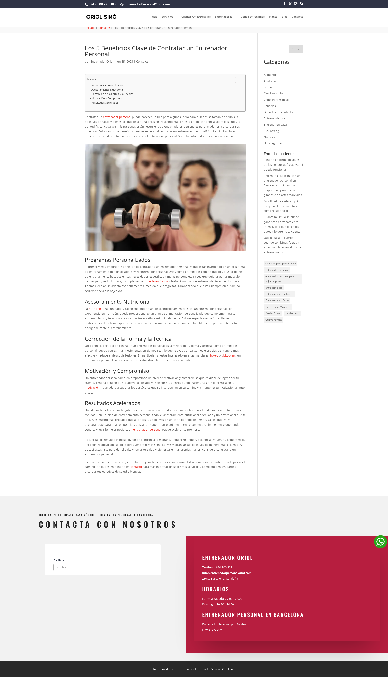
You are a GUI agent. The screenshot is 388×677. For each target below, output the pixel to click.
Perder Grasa (272, 313)
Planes (273, 16)
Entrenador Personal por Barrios (224, 624)
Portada (90, 28)
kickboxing (228, 355)
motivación (92, 387)
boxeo (214, 355)
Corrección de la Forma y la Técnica (112, 94)
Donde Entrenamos (252, 16)
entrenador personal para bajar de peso (279, 279)
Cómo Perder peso (276, 100)
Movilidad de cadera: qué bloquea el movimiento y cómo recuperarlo (281, 206)
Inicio (154, 16)
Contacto (297, 16)
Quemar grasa (273, 320)
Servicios (167, 16)
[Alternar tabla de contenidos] (236, 79)
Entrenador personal (277, 270)
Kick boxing (271, 131)
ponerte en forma (156, 281)
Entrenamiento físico (277, 300)
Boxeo (268, 87)
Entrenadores (223, 16)
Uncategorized (273, 143)
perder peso (292, 313)
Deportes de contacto (278, 112)
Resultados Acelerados (104, 102)
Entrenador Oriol (101, 61)
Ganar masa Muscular (277, 307)
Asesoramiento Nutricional (107, 89)
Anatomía (270, 81)
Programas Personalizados (107, 85)
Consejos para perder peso (280, 263)
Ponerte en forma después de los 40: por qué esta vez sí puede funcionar (283, 164)
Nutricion (270, 137)
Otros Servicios (212, 630)
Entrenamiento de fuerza (279, 294)
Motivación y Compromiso (107, 98)
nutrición (95, 309)
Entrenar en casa (275, 124)
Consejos (104, 28)
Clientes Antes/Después (196, 16)
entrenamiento (273, 287)
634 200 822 (224, 567)
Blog (284, 16)
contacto (136, 467)
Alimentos (270, 75)
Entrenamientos (274, 118)
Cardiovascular (274, 93)
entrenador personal (117, 117)
